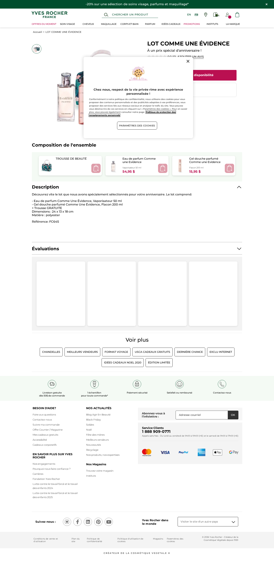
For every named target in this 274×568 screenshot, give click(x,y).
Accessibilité (40, 439)
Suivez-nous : (45, 521)
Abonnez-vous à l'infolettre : (153, 415)
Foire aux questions (44, 414)
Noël (89, 429)
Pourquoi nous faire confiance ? (51, 468)
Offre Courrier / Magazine (48, 429)
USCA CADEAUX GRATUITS (152, 352)
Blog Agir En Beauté (98, 414)
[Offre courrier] (216, 14)
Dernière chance (190, 352)
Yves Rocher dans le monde (155, 521)
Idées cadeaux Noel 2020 (122, 362)
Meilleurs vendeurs (97, 439)
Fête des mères (95, 434)
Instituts (91, 475)
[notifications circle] (229, 17)
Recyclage (92, 449)
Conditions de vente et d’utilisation (46, 540)
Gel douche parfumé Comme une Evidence (205, 160)
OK (233, 415)
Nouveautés (93, 444)
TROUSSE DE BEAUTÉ (71, 158)
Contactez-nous (42, 419)
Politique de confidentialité (94, 540)
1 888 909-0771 (156, 431)
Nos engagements (44, 463)
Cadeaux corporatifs (44, 444)
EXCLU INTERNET (221, 352)
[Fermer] (188, 61)
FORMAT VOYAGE (116, 352)
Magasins (158, 538)
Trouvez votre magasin (100, 470)
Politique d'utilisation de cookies (130, 540)
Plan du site (76, 540)
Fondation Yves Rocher (46, 478)
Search (106, 15)
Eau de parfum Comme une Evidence (139, 160)
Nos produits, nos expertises (102, 454)
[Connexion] (227, 14)
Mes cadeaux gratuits (45, 434)
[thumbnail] (36, 49)
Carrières (38, 473)
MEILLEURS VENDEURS (82, 352)
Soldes (90, 424)
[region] (138, 97)
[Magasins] (205, 14)
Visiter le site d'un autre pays (199, 521)
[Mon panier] (237, 14)
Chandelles (51, 352)
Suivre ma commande (46, 424)
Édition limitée (159, 362)
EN (189, 14)
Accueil (37, 32)
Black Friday (93, 419)
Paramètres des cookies (175, 540)
